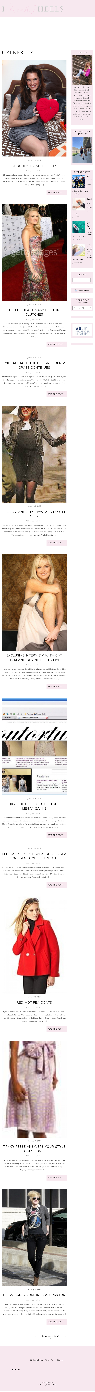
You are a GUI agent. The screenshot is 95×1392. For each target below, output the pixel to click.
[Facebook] (20, 1376)
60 (46, 1336)
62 (55, 1336)
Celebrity (34, 171)
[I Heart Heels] (33, 12)
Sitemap (60, 1360)
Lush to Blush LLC (51, 1385)
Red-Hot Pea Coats (34, 1002)
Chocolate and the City (34, 166)
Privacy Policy (50, 1360)
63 (58, 1336)
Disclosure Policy (36, 1360)
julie (27, 171)
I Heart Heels (46, 1382)
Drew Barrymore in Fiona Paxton (34, 1295)
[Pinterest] (27, 1376)
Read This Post (55, 192)
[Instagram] (6, 1376)
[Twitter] (13, 1376)
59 (43, 1336)
